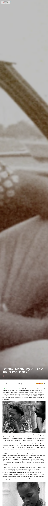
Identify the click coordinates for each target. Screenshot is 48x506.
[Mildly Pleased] (6, 4)
